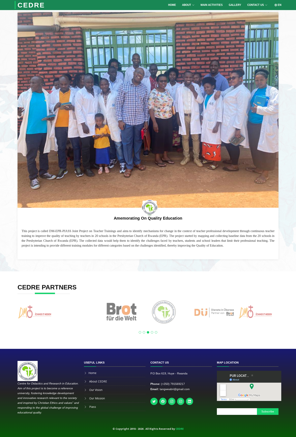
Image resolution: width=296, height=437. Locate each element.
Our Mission (97, 398)
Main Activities (212, 4)
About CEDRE (98, 381)
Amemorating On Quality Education (148, 218)
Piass (92, 407)
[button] (140, 332)
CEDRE (31, 5)
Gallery (235, 4)
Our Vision (95, 390)
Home (172, 4)
